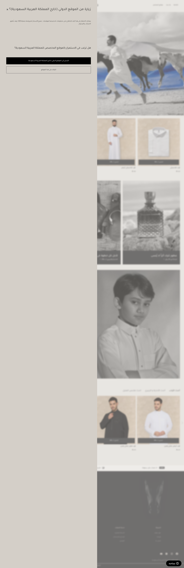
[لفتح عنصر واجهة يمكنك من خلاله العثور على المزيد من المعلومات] (173, 563)
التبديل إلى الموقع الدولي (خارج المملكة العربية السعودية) (48, 61)
